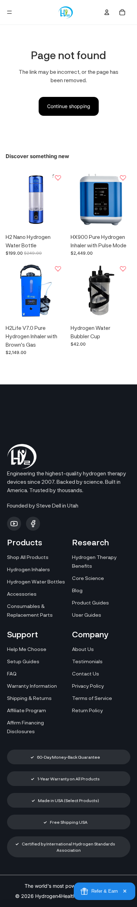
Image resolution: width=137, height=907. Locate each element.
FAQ (12, 673)
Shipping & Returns (29, 698)
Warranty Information (32, 686)
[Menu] (9, 12)
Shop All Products (27, 557)
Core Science (88, 578)
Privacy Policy (88, 686)
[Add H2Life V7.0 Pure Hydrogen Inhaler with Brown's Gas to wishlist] (58, 269)
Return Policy (87, 710)
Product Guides (90, 602)
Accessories (22, 594)
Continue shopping (68, 106)
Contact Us (85, 673)
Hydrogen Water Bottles (36, 581)
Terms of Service (92, 698)
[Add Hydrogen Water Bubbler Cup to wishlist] (123, 269)
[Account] (107, 12)
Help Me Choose (26, 649)
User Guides (86, 615)
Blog (77, 590)
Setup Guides (23, 661)
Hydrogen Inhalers (28, 569)
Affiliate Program (26, 710)
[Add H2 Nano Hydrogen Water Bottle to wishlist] (58, 178)
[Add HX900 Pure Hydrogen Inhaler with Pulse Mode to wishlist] (123, 178)
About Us (83, 649)
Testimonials (87, 661)
